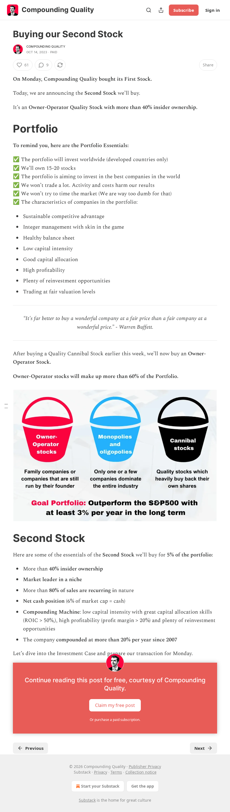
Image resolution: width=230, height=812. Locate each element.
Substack (87, 800)
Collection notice (141, 772)
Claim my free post (115, 705)
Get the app (142, 786)
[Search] (148, 10)
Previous (34, 748)
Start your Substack (100, 786)
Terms (116, 772)
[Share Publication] (161, 10)
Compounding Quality (45, 46)
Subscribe (183, 10)
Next (199, 748)
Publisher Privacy (145, 766)
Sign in (212, 10)
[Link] (5, 128)
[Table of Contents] (6, 406)
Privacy (100, 772)
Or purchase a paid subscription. (115, 719)
